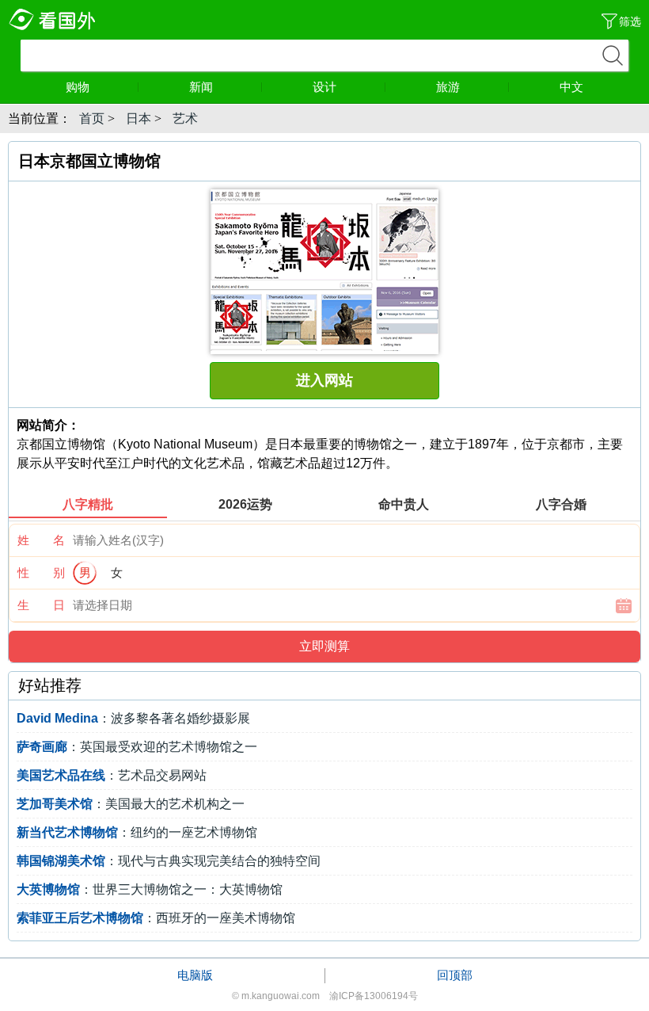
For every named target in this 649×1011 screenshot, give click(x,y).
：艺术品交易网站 (112, 775)
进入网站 (324, 380)
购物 (77, 86)
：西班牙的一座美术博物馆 (156, 918)
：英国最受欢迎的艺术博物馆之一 (137, 746)
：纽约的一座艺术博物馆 (137, 832)
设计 (324, 86)
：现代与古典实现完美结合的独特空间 (169, 861)
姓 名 (41, 540)
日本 (138, 118)
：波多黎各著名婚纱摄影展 (133, 718)
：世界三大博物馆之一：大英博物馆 (150, 889)
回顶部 (455, 975)
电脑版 (195, 975)
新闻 (201, 86)
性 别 (41, 572)
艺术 (185, 118)
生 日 (41, 605)
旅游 (448, 86)
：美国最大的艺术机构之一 (131, 804)
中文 (571, 86)
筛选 (630, 21)
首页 (91, 118)
